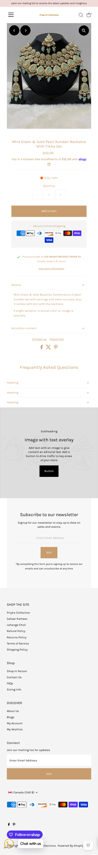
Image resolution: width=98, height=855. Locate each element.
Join (49, 552)
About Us (13, 711)
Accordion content (23, 328)
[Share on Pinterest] (56, 348)
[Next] (25, 30)
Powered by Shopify (71, 845)
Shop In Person (17, 671)
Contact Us (14, 677)
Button (49, 471)
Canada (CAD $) (23, 792)
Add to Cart (49, 211)
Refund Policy (16, 631)
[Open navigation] (11, 15)
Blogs (10, 717)
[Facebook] (9, 825)
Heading (12, 382)
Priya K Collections (43, 845)
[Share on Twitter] (49, 348)
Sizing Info (14, 689)
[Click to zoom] (84, 30)
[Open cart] (88, 15)
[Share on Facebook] (42, 348)
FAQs (10, 683)
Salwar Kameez (17, 618)
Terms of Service (18, 643)
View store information (51, 268)
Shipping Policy (17, 649)
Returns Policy (16, 637)
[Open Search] (81, 15)
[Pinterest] (14, 825)
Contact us (39, 339)
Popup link (57, 339)
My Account (15, 723)
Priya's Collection (18, 612)
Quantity (49, 185)
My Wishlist (15, 729)
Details (16, 285)
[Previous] (14, 30)
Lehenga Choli (16, 625)
